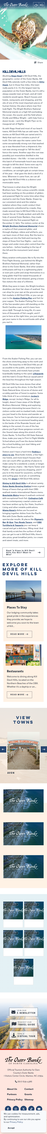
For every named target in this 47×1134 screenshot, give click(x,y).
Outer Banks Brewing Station (17, 486)
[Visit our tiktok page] (31, 1109)
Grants (28, 1094)
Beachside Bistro (11, 495)
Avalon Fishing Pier (22, 298)
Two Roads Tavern (23, 522)
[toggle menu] (41, 5)
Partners (12, 1094)
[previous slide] (3, 749)
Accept (11, 1128)
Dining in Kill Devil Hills (14, 483)
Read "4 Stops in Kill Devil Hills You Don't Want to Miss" (20, 552)
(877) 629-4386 (25, 1081)
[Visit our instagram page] (16, 1109)
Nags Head (16, 76)
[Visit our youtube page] (39, 1109)
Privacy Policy (15, 1099)
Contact (28, 1089)
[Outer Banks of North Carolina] (16, 5)
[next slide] (44, 749)
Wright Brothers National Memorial (20, 226)
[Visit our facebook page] (8, 1109)
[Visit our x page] (23, 1109)
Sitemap (28, 1099)
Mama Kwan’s (9, 510)
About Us (12, 1089)
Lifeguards (38, 373)
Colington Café (35, 498)
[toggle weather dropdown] (36, 5)
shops (14, 479)
